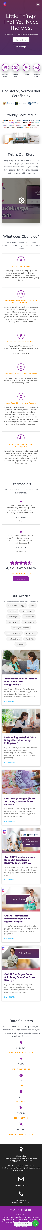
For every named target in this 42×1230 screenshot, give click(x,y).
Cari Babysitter (27, 611)
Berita (33, 605)
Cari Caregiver (13, 617)
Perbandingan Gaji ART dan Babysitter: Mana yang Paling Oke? (20, 740)
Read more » (9, 701)
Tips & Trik (29, 639)
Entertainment (29, 622)
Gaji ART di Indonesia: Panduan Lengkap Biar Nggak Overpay (17, 918)
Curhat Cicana (29, 617)
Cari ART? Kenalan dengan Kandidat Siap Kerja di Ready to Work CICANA (19, 860)
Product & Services (13, 633)
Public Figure (30, 633)
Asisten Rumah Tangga (16, 605)
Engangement (13, 622)
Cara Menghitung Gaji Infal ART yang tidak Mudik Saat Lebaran (19, 801)
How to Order (21, 40)
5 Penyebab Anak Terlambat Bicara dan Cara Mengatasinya (20, 681)
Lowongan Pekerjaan (21, 628)
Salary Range (21, 47)
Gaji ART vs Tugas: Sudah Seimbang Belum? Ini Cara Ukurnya (19, 977)
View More (21, 579)
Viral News (20, 644)
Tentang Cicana (14, 639)
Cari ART (13, 611)
